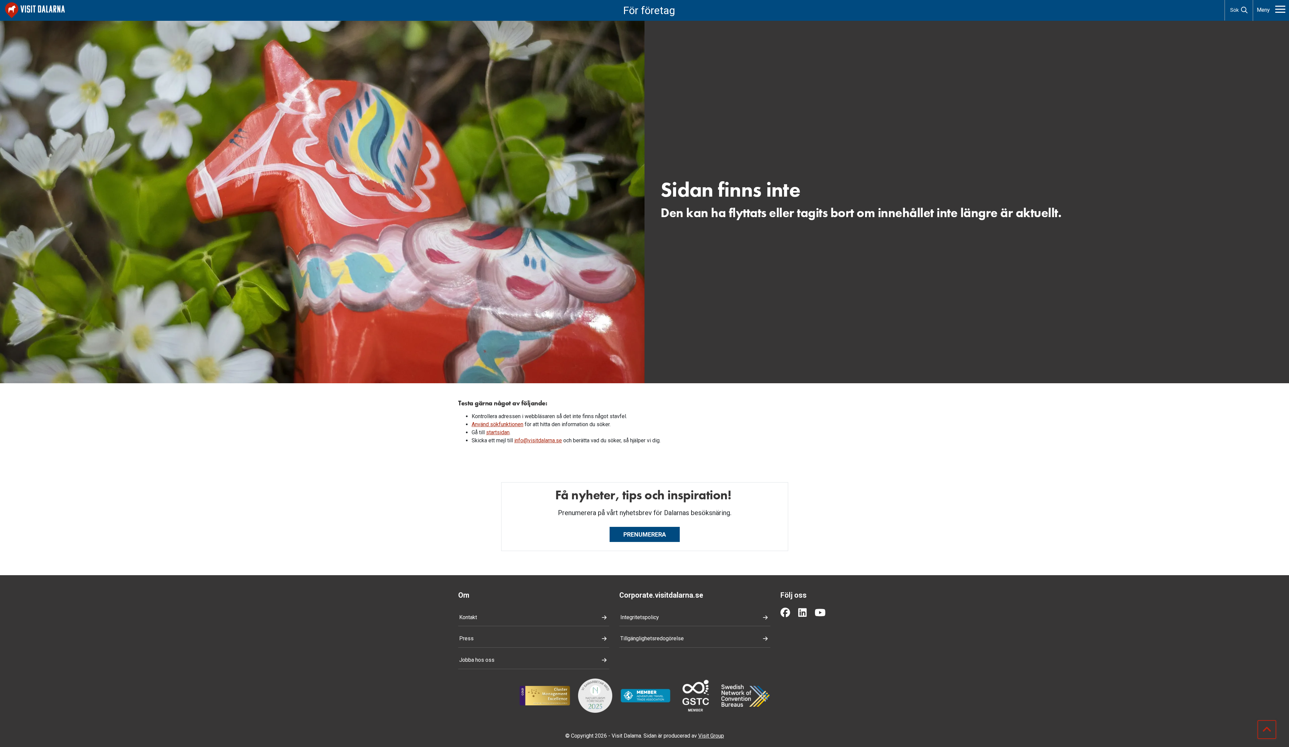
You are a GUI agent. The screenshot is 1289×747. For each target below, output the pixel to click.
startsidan (498, 432)
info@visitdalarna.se (538, 440)
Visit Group (711, 736)
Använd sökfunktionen (497, 424)
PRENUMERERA (644, 534)
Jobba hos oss (476, 660)
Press (466, 638)
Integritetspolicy (639, 617)
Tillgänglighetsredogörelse (652, 638)
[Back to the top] (1266, 729)
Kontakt (468, 617)
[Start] (35, 10)
